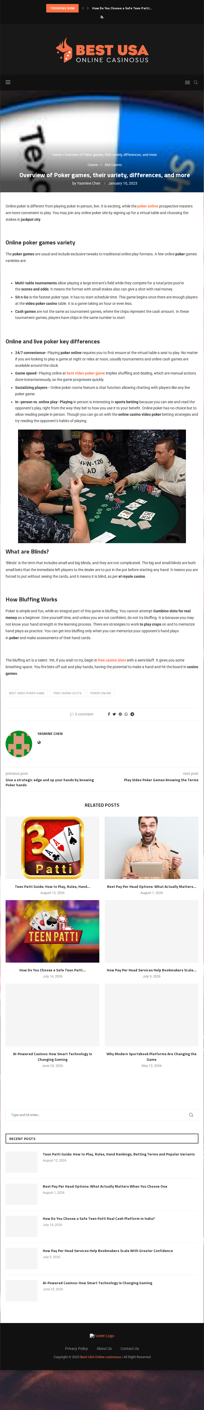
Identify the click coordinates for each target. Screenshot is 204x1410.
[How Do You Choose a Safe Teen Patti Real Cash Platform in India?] (52, 931)
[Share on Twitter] (114, 714)
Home (57, 155)
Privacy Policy (76, 1348)
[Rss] (102, 17)
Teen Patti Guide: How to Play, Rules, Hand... (52, 886)
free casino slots (67, 693)
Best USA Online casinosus (100, 1357)
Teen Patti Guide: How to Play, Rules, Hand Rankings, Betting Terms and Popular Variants (119, 1154)
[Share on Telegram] (132, 714)
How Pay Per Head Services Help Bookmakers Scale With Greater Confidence (108, 1250)
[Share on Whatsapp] (126, 714)
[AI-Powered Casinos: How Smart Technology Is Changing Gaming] (52, 1015)
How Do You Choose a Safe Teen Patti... (52, 970)
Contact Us (130, 1348)
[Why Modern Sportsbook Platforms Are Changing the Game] (151, 1015)
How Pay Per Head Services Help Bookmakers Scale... (132, 8)
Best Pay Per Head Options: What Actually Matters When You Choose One (105, 1186)
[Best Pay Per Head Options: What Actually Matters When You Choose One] (151, 848)
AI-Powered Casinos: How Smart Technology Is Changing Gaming (52, 1056)
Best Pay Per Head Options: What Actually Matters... (151, 886)
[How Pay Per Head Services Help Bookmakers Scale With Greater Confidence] (151, 931)
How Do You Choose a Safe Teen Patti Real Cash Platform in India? (99, 1218)
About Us (104, 1348)
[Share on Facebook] (109, 714)
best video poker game (26, 693)
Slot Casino (113, 165)
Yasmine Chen (88, 183)
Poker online (101, 693)
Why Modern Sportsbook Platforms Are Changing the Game (152, 1056)
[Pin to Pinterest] (120, 714)
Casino (93, 165)
